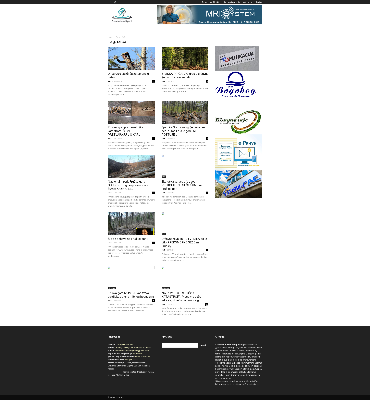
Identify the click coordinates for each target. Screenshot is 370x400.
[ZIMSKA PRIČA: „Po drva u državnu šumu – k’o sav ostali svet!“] (185, 58)
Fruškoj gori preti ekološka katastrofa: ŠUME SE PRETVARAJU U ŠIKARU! (125, 131)
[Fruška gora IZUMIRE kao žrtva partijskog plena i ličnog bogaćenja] (131, 277)
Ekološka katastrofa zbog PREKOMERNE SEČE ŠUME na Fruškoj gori (182, 185)
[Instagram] (115, 2)
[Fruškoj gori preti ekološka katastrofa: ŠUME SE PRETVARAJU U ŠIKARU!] (131, 112)
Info (110, 122)
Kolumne (112, 234)
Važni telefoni (248, 2)
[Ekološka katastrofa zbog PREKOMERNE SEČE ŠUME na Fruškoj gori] (185, 166)
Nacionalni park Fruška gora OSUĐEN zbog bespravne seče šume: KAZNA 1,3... (128, 185)
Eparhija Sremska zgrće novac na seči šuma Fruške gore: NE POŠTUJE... (183, 131)
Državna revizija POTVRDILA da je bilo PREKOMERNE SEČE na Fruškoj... (184, 242)
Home (110, 37)
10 (207, 304)
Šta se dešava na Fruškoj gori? (128, 239)
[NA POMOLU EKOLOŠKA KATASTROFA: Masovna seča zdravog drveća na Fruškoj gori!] (185, 277)
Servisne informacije (232, 2)
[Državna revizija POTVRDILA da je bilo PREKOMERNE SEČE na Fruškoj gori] (185, 223)
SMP (109, 81)
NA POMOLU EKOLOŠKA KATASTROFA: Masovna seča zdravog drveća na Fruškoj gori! (182, 296)
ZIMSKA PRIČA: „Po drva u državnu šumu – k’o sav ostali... (185, 75)
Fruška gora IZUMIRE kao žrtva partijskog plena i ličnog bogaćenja (131, 294)
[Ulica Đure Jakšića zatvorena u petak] (131, 58)
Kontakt (259, 2)
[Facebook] (110, 2)
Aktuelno (165, 288)
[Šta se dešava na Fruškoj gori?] (131, 223)
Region (165, 69)
